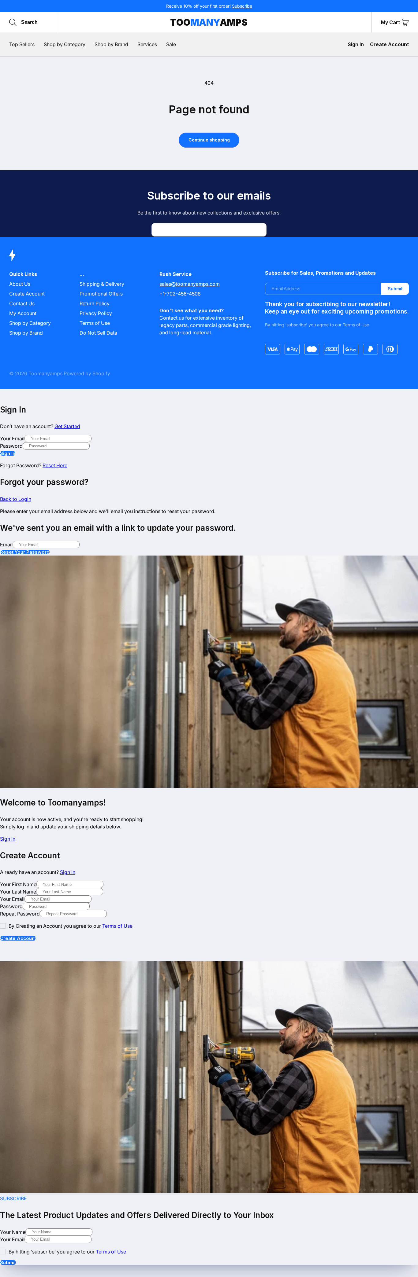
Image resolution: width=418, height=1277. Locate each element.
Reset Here (55, 465)
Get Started (67, 426)
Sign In (356, 44)
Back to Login (15, 499)
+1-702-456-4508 (180, 294)
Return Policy (95, 303)
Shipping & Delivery (102, 284)
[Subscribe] (259, 230)
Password (11, 446)
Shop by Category (30, 323)
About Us (19, 284)
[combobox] (50, 22)
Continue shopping (209, 139)
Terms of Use (95, 323)
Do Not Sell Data (98, 333)
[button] (405, 22)
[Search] (13, 22)
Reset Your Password (25, 552)
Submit (395, 288)
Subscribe (242, 6)
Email (6, 544)
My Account (22, 313)
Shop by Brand (26, 333)
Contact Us (22, 303)
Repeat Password (20, 914)
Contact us (171, 318)
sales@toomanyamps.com (189, 284)
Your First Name (18, 884)
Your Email (12, 438)
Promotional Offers (101, 294)
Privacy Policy (96, 313)
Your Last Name (18, 892)
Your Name (12, 1232)
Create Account (389, 44)
